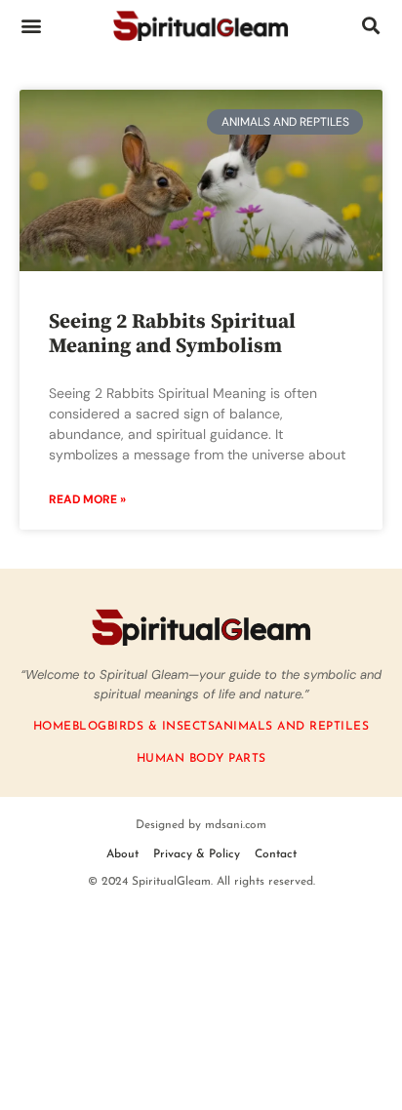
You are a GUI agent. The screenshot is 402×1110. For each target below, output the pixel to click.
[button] (31, 25)
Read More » (87, 499)
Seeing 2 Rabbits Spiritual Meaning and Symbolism (172, 334)
